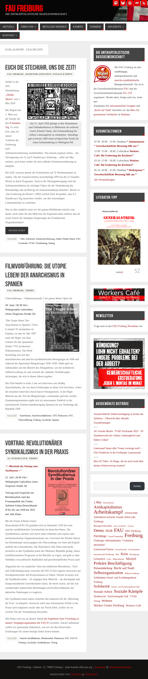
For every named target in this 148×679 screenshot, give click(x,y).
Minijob (131, 558)
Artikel (58, 239)
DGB (109, 531)
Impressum (100, 667)
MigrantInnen (118, 559)
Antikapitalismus (108, 507)
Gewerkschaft (121, 549)
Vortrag (54, 642)
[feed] (144, 3)
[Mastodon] (116, 3)
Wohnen (107, 600)
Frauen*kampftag (115, 536)
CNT (55, 415)
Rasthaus (126, 114)
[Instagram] (130, 3)
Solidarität (102, 586)
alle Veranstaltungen (104, 179)
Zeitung (51, 243)
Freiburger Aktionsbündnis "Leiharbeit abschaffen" (113, 542)
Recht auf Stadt (124, 568)
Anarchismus (25, 415)
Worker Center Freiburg (109, 605)
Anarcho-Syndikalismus (29, 638)
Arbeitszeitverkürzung (45, 239)
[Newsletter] (137, 3)
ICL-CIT (127, 93)
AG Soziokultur (17, 458)
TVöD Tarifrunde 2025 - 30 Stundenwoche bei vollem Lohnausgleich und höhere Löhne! (118, 435)
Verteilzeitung (41, 243)
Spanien (55, 420)
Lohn (109, 559)
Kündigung (134, 554)
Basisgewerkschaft (103, 525)
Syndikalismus (43, 642)
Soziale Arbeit (103, 591)
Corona (131, 526)
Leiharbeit (99, 558)
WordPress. (91, 674)
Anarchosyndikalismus (41, 415)
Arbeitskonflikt (131, 513)
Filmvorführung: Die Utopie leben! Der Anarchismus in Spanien (35, 275)
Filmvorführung (25, 420)
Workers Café (133, 605)
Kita (117, 554)
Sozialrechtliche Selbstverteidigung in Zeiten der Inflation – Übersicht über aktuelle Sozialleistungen (118, 418)
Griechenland (134, 549)
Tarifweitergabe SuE (118, 596)
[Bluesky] (123, 3)
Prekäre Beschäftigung (113, 563)
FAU (78, 239)
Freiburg (37, 420)
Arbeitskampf (108, 512)
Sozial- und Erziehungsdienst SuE (125, 587)
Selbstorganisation (38, 74)
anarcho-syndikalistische (126, 80)
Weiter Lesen (16, 230)
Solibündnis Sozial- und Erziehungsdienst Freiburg (115, 579)
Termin (29, 290)
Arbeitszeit (30, 239)
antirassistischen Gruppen (123, 105)
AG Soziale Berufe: (104, 431)
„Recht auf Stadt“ (103, 110)
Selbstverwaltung (132, 573)
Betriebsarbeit (47, 638)
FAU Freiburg (24, 8)
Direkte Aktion (68, 239)
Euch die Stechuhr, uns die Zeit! (40, 67)
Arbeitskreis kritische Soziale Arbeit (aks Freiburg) (114, 519)
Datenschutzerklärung (120, 667)
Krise (124, 554)
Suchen (97, 479)
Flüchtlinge (100, 536)
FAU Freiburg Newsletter (125, 326)
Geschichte (23, 243)
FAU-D (73, 638)
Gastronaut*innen (104, 549)
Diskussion (63, 415)
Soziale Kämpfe (62, 74)
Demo (99, 530)
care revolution (119, 526)
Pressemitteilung (103, 568)
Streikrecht (100, 596)
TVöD (31, 243)
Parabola (76, 674)
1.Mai (22, 239)
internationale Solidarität (104, 554)
